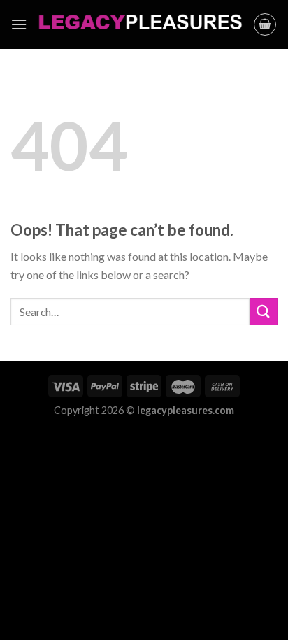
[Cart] (265, 24)
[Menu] (18, 24)
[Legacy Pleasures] (140, 24)
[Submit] (264, 311)
